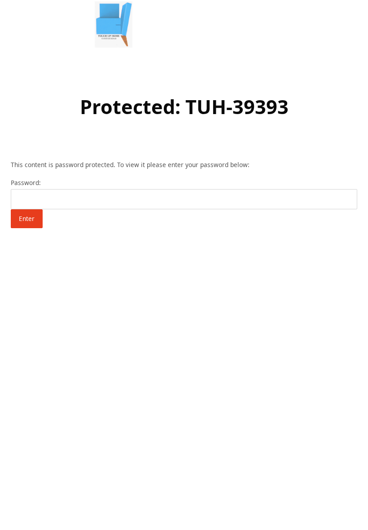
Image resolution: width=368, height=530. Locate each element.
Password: (26, 182)
